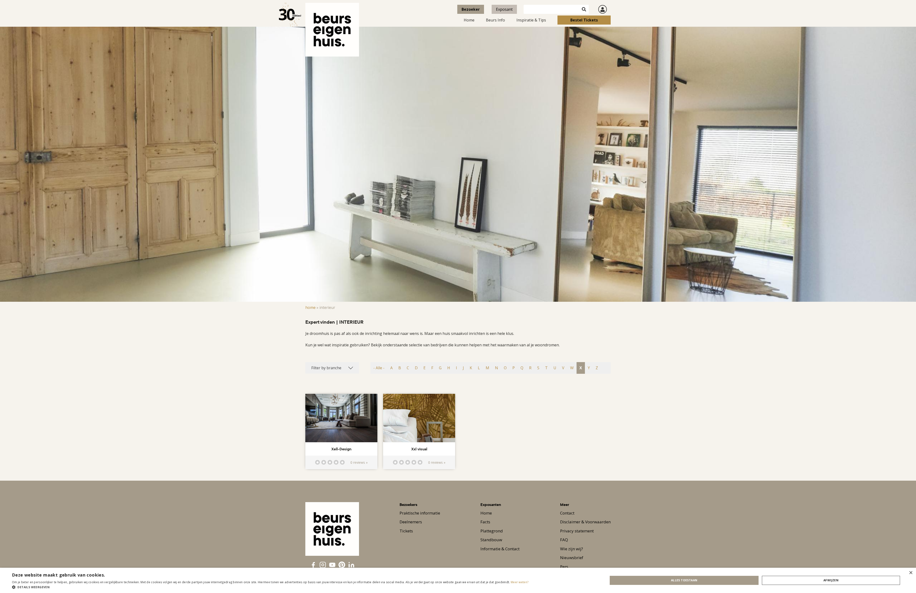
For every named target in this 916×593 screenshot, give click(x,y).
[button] (270, 587)
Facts (485, 522)
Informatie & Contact (500, 548)
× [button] (910, 573)
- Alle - (379, 367)
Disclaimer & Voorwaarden (585, 522)
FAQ (564, 539)
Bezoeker (471, 9)
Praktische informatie (420, 513)
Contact (567, 513)
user (602, 9)
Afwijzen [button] (830, 580)
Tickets (406, 531)
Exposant (504, 9)
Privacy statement (577, 531)
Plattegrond (491, 531)
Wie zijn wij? (571, 548)
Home (469, 20)
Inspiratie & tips (531, 20)
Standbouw (491, 539)
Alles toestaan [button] (684, 580)
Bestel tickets (584, 20)
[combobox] (332, 368)
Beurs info (495, 20)
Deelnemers (411, 522)
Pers (564, 566)
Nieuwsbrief (571, 557)
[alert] (458, 580)
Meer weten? (519, 582)
